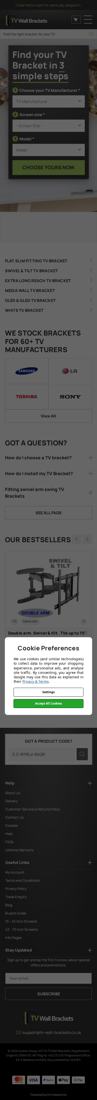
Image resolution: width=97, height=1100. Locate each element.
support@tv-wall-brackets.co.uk (51, 1032)
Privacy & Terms (35, 681)
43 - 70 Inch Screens (21, 929)
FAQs (9, 841)
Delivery (11, 801)
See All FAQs (49, 512)
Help (8, 833)
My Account (14, 872)
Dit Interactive (56, 1095)
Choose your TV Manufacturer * (47, 90)
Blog (8, 905)
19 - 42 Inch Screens (21, 921)
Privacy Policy (16, 888)
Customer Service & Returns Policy (32, 809)
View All (48, 416)
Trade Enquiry (16, 896)
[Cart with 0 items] (76, 20)
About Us (12, 792)
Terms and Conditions (22, 880)
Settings (48, 692)
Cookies (11, 825)
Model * (24, 139)
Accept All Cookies (48, 703)
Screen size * (29, 114)
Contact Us (14, 817)
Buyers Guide (15, 913)
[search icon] (91, 34)
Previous (76, 539)
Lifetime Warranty (19, 850)
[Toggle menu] (88, 19)
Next (87, 539)
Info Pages (13, 937)
